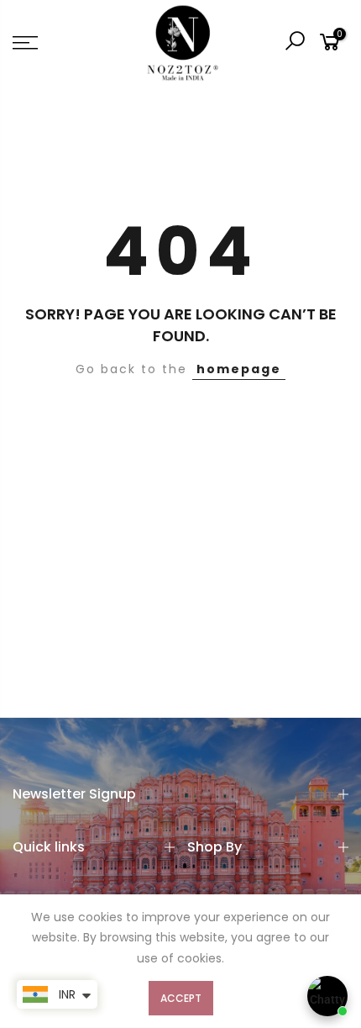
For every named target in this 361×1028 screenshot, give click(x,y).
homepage (238, 369)
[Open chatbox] (327, 996)
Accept (180, 998)
